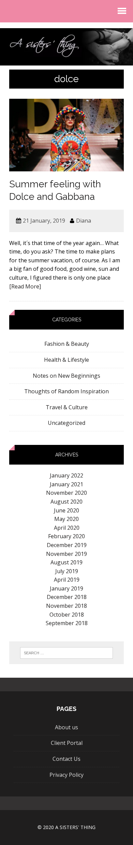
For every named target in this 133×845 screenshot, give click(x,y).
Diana (83, 220)
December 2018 (67, 597)
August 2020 (66, 501)
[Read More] (25, 286)
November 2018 (66, 605)
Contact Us (66, 759)
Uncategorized (66, 423)
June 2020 (66, 510)
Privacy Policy (66, 774)
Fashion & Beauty (66, 344)
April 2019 (66, 579)
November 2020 (66, 492)
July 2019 (66, 571)
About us (66, 727)
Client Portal (67, 743)
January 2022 (66, 475)
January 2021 (66, 484)
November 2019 (66, 554)
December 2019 (67, 545)
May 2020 (66, 519)
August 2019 (66, 562)
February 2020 (66, 536)
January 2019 (66, 588)
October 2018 (66, 614)
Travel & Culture (67, 407)
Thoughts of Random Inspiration (66, 391)
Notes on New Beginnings (66, 375)
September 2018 (67, 623)
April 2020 (66, 527)
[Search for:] (66, 653)
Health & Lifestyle (66, 359)
